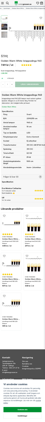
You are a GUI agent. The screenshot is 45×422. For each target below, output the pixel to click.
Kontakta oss (27, 364)
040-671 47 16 (14, 368)
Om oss (25, 361)
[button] (41, 18)
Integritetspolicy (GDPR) (31, 369)
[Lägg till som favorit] (37, 3)
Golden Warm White (18, 8)
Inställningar (22, 416)
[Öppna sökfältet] (7, 3)
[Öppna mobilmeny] (2, 3)
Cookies (25, 366)
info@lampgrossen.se (9, 372)
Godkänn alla (22, 409)
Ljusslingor (7, 8)
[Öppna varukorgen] (41, 3)
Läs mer (5, 73)
